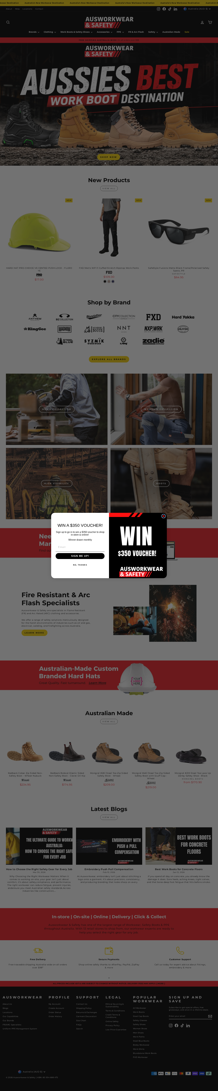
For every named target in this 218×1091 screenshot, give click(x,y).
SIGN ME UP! (80, 556)
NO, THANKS (80, 565)
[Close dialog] (163, 516)
